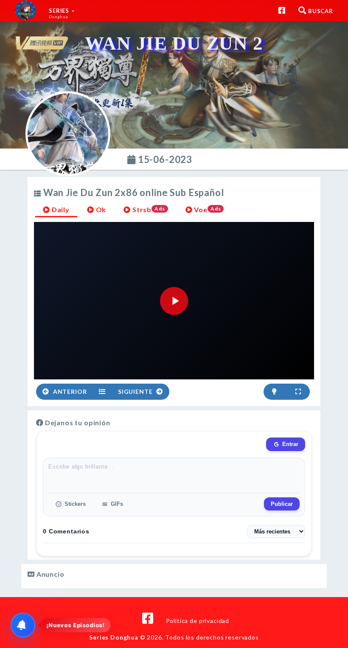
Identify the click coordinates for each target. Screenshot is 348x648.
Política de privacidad (197, 620)
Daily (60, 209)
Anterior (69, 391)
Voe (207, 209)
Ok (100, 209)
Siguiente (136, 391)
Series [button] (60, 13)
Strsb (148, 209)
